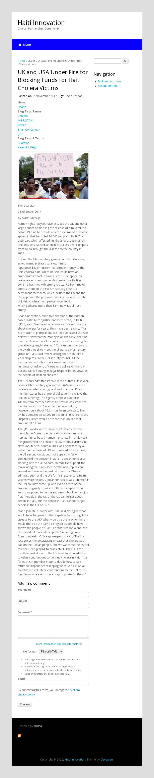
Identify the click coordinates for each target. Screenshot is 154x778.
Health (22, 107)
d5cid (21, 678)
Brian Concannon (29, 129)
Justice (22, 125)
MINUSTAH (25, 120)
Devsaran (106, 759)
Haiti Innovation (41, 22)
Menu (27, 44)
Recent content (108, 86)
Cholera (23, 116)
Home (22, 60)
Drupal (38, 726)
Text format (29, 651)
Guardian (23, 143)
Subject (22, 601)
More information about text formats (57, 644)
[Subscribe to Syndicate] (19, 736)
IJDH (20, 134)
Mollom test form (109, 81)
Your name (24, 589)
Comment (25, 612)
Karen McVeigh (27, 147)
